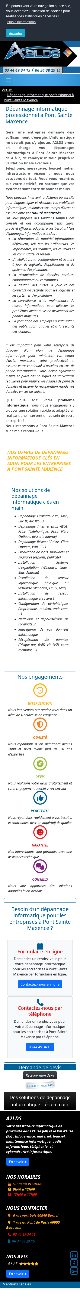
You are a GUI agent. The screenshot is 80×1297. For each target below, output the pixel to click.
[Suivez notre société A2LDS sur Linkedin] (74, 1255)
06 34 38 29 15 (23, 1241)
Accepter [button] (15, 33)
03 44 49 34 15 (40, 1047)
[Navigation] (9, 80)
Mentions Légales (17, 1284)
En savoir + (17, 1161)
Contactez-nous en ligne (40, 984)
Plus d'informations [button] (21, 22)
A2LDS (45, 1289)
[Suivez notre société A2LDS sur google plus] (74, 1271)
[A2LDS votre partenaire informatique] (40, 50)
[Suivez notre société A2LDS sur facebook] (74, 1263)
